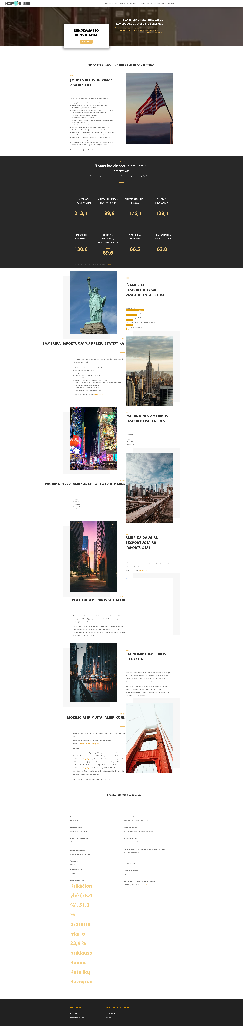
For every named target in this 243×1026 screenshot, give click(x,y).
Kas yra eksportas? (120, 3)
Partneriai (109, 1017)
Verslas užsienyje (159, 3)
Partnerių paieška (145, 3)
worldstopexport (99, 394)
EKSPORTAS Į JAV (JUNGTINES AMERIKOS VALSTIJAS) (121, 65)
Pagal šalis (108, 3)
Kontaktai (171, 3)
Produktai (133, 3)
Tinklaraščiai (110, 1013)
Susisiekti (86, 41)
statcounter (144, 885)
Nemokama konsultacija (78, 1017)
